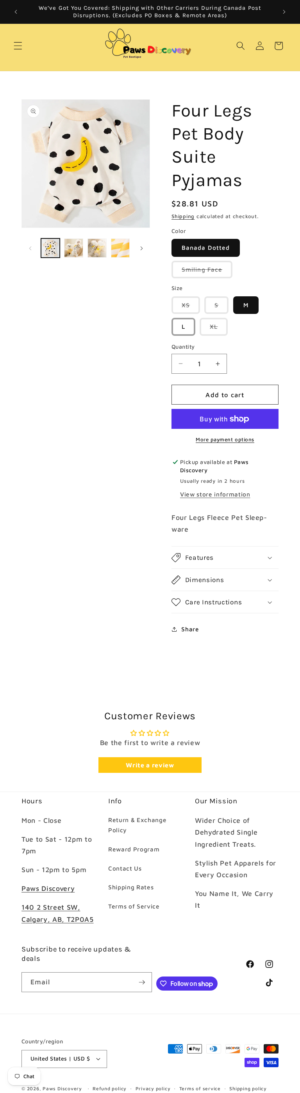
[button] (18, 45)
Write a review (150, 765)
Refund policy (110, 1088)
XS (191, 307)
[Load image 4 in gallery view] (120, 248)
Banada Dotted (206, 247)
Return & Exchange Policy (137, 825)
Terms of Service (134, 906)
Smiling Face (207, 271)
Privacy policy (153, 1088)
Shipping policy (248, 1088)
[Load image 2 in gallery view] (73, 248)
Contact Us (125, 868)
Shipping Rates (131, 887)
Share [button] (190, 629)
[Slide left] (30, 248)
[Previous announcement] (16, 11)
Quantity (183, 346)
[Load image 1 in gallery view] (50, 248)
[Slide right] (141, 248)
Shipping (183, 216)
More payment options (225, 439)
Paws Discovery (48, 888)
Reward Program (133, 849)
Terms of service (200, 1088)
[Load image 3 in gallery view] (97, 248)
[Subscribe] (141, 982)
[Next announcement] (284, 11)
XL (219, 329)
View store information (215, 494)
